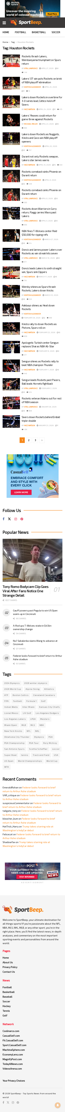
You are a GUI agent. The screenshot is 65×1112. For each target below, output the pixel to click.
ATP (6, 695)
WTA (6, 767)
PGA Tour (34, 743)
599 (50, 318)
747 (29, 150)
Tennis (6, 1010)
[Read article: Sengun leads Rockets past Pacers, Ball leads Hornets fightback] (11, 384)
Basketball (39, 32)
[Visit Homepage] (25, 22)
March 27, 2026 (51, 239)
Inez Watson (29, 109)
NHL (37, 731)
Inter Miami (28, 707)
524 (30, 392)
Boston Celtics (21, 695)
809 (25, 336)
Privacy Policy (10, 967)
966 (25, 225)
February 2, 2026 (49, 388)
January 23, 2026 (46, 425)
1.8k (25, 429)
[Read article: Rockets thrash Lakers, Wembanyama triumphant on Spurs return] (11, 61)
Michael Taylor (31, 124)
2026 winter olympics (35, 683)
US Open (9, 761)
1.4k (25, 72)
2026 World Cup (12, 689)
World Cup (52, 761)
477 (25, 355)
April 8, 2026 (50, 180)
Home (6, 32)
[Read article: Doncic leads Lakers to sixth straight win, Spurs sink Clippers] (11, 273)
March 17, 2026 (45, 277)
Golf (43, 701)
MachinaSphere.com (14, 1049)
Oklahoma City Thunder (17, 737)
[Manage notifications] (57, 1105)
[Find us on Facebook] (3, 519)
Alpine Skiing (33, 689)
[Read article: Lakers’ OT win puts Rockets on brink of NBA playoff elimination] (11, 83)
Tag (13, 42)
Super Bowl (10, 755)
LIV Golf (27, 713)
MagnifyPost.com (12, 1059)
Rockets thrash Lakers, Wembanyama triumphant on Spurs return (41, 60)
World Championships (30, 761)
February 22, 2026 (46, 332)
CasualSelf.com (11, 1035)
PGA (51, 737)
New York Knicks (13, 731)
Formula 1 (31, 701)
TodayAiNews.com (13, 1063)
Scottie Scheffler (38, 749)
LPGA (33, 719)
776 (25, 280)
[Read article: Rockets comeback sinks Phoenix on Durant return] (11, 176)
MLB (23, 725)
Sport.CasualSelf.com (14, 1045)
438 (30, 184)
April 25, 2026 (50, 87)
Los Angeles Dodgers (47, 713)
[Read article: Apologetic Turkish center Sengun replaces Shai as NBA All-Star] (11, 347)
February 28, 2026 (31, 318)
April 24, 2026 (44, 109)
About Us (8, 962)
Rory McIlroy (50, 743)
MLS (33, 725)
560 (25, 202)
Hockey (7, 1006)
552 (30, 299)
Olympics (39, 737)
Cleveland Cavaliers (44, 695)
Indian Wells (11, 707)
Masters (45, 719)
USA (56, 755)
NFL (29, 731)
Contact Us (9, 971)
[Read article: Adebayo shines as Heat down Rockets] (11, 310)
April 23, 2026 (47, 124)
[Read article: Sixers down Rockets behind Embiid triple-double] (11, 421)
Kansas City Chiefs (49, 707)
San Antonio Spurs (14, 749)
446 (25, 373)
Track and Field (41, 755)
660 (25, 128)
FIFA (6, 701)
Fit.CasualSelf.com (13, 1040)
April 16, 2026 (44, 165)
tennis (24, 755)
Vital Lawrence (31, 68)
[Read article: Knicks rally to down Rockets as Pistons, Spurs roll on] (11, 328)
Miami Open (10, 725)
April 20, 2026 (50, 146)
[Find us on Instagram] (15, 519)
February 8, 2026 (46, 351)
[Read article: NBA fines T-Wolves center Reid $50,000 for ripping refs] (11, 235)
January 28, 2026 (48, 407)
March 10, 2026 (51, 295)
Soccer (56, 32)
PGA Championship (14, 743)
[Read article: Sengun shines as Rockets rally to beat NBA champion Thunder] (11, 366)
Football (20, 32)
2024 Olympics (12, 683)
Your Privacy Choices (14, 1080)
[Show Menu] (4, 22)
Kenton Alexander (32, 87)
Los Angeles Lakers (15, 719)
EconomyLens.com (13, 1054)
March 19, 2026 (48, 258)
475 (60, 109)
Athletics (49, 689)
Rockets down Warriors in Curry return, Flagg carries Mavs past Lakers (39, 212)
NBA (42, 725)
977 (25, 262)
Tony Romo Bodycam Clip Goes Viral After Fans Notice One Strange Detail (25, 590)
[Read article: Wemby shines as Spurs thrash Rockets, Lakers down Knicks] (11, 291)
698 (30, 411)
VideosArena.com (12, 1068)
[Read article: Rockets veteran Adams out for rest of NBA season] (11, 403)
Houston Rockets (26, 42)
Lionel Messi (11, 713)
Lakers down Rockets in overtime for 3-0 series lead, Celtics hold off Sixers (42, 101)
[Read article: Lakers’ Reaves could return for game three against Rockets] (11, 120)
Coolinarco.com (11, 1030)
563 (60, 165)
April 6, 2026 (47, 221)
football (17, 701)
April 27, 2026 (47, 68)
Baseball (7, 996)
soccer (56, 749)
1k (29, 91)
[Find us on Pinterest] (21, 519)
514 (30, 243)
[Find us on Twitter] (9, 519)
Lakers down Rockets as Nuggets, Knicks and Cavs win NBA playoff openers (40, 138)
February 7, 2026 (46, 370)
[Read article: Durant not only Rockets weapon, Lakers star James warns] (11, 161)
